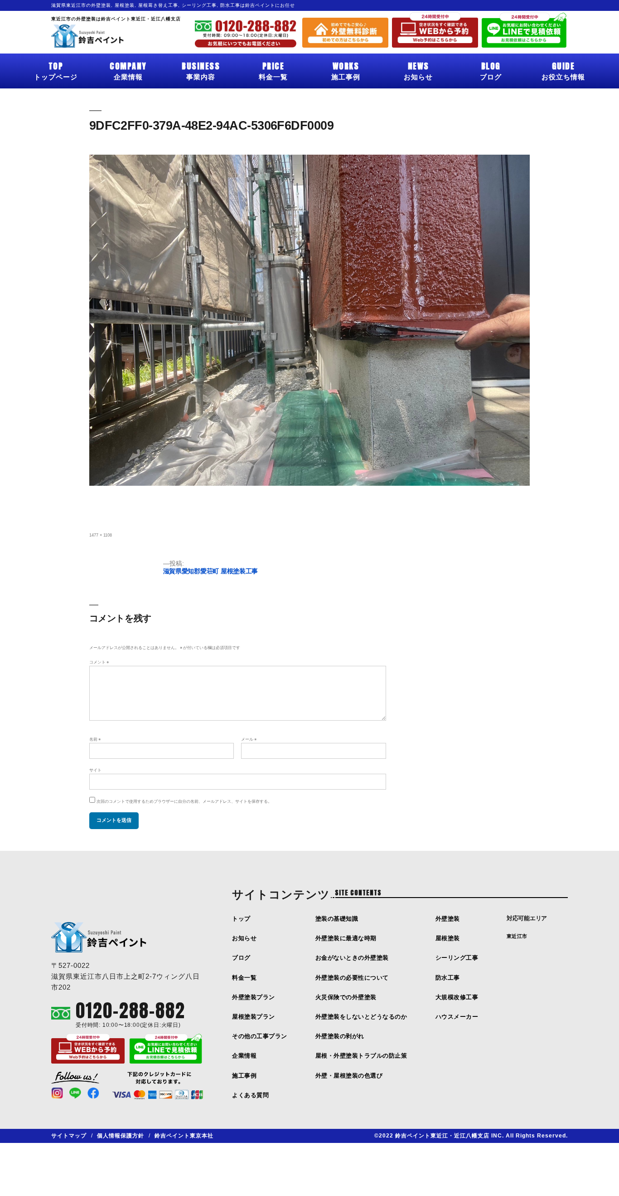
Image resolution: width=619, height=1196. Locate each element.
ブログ (491, 70)
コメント (99, 662)
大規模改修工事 (457, 997)
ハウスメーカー (457, 1016)
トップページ (55, 70)
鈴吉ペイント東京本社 (184, 1136)
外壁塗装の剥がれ (339, 1036)
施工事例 (345, 70)
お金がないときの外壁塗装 (352, 957)
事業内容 (201, 70)
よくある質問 (250, 1095)
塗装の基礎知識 (336, 918)
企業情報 (128, 70)
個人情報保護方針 (120, 1136)
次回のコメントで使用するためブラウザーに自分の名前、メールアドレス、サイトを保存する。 (184, 801)
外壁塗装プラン (253, 997)
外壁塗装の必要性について (352, 977)
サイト (95, 770)
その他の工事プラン (259, 1036)
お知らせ (418, 70)
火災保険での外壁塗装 (346, 997)
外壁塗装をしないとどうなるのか (361, 1016)
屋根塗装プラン (253, 1016)
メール (248, 739)
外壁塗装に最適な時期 (346, 938)
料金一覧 (273, 70)
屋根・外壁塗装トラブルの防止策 (361, 1055)
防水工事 (447, 977)
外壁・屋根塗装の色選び (349, 1075)
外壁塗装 (447, 918)
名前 (95, 739)
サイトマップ (69, 1136)
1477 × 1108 (100, 535)
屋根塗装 (447, 938)
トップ (241, 918)
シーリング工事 (457, 957)
